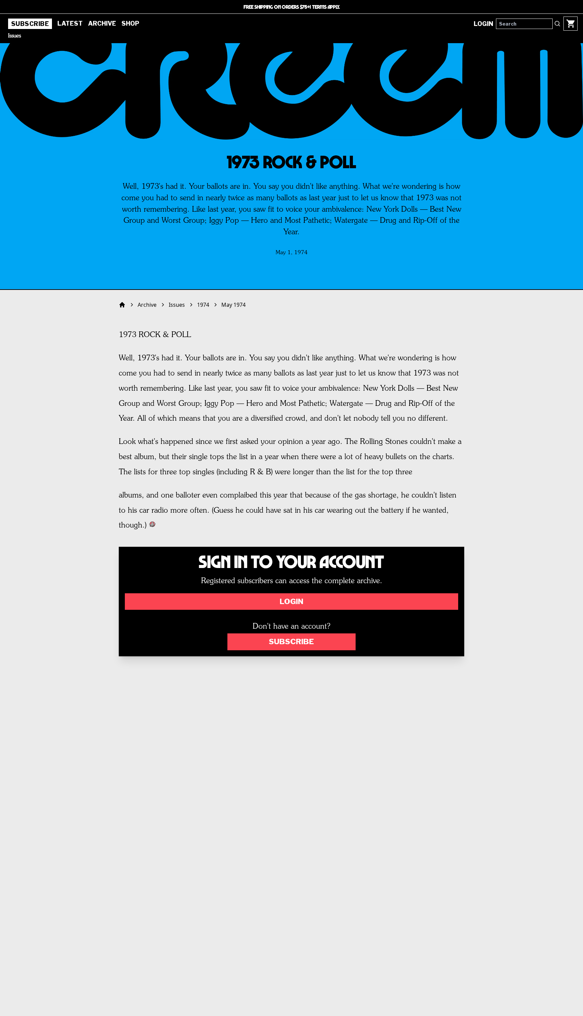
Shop (130, 23)
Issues (14, 36)
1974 (203, 304)
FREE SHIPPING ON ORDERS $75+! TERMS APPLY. (292, 6)
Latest (70, 23)
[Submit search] (557, 23)
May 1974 (233, 304)
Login (291, 601)
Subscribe (30, 23)
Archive (102, 23)
